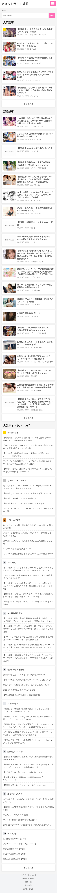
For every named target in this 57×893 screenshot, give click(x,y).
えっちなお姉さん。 (37, 214)
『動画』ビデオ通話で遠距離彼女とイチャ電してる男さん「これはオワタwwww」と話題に (27, 710)
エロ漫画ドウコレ (37, 410)
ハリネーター (13, 703)
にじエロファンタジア (38, 35)
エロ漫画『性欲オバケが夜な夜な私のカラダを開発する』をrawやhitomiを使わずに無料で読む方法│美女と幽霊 (34, 120)
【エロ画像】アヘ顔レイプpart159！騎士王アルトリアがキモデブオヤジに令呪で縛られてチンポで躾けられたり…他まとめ (28, 629)
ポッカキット (35, 96)
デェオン (33, 242)
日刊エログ (34, 49)
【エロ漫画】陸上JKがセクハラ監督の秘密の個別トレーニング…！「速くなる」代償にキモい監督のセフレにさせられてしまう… (28, 647)
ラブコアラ (34, 316)
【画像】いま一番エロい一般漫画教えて (20, 498)
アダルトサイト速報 (14, 3)
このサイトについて (28, 875)
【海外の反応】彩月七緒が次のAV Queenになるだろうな (27, 679)
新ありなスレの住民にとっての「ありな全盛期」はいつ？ (27, 685)
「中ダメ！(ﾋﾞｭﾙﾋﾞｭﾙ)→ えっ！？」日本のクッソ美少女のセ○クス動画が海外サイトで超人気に (28, 446)
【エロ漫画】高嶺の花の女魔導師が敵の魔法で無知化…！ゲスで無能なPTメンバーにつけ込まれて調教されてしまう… (28, 619)
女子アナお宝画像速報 (38, 168)
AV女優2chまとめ (36, 262)
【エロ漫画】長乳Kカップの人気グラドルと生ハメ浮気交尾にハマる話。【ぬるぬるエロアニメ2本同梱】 (28, 595)
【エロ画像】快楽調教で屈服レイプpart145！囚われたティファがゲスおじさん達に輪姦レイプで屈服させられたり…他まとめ (28, 658)
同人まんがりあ (36, 201)
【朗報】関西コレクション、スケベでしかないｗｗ (24, 785)
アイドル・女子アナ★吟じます (41, 362)
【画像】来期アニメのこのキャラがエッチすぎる (23, 503)
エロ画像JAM (35, 290)
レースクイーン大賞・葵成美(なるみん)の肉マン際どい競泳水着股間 (28, 526)
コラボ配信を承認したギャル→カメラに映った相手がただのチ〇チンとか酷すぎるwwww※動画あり (28, 733)
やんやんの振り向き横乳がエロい (17, 548)
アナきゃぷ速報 (36, 347)
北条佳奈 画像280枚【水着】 (15, 859)
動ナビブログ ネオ (15, 751)
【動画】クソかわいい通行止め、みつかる (34, 148)
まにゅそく (34, 151)
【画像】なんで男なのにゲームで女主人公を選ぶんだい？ (27, 493)
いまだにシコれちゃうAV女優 (15, 815)
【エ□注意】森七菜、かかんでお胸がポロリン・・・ (25, 772)
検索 (52, 15)
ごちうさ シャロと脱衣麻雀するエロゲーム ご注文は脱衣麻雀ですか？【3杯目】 (27, 576)
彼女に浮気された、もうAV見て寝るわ (19, 690)
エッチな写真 (35, 185)
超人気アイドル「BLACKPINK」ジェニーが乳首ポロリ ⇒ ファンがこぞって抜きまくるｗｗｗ (28, 486)
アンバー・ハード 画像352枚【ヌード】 (20, 844)
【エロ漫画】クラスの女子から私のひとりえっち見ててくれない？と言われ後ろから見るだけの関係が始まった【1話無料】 (28, 586)
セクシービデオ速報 (15, 669)
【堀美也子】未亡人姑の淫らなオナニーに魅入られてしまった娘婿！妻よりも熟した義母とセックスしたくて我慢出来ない (34, 179)
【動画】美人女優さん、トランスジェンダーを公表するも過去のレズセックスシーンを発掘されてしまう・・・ (28, 765)
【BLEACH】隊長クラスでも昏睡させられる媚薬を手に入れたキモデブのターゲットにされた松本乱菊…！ (28, 638)
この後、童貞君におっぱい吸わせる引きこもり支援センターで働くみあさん (28, 534)
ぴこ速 (32, 228)
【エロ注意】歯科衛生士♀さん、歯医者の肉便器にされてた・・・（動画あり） (27, 454)
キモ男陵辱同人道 (14, 613)
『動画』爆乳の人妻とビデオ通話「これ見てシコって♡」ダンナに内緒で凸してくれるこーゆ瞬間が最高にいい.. (28, 725)
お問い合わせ (28, 889)
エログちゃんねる (36, 126)
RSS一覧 (28, 882)
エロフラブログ (13, 562)
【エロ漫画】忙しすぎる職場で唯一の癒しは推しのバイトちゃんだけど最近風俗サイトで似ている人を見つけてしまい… (28, 568)
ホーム (4, 10)
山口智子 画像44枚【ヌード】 (29, 313)
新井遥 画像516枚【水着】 (14, 849)
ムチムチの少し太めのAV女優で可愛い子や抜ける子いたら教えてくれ (28, 800)
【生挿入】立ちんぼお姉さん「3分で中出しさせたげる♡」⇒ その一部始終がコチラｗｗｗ (28, 470)
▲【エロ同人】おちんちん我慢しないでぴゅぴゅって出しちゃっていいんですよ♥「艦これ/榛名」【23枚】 (35, 194)
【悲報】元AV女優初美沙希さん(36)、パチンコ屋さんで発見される (28, 808)
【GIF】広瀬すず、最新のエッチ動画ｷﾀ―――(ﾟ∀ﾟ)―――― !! (23, 778)
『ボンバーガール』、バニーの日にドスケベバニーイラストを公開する (28, 509)
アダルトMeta (35, 80)
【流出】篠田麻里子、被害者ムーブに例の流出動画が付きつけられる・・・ (28, 758)
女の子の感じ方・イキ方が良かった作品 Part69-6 (24, 674)
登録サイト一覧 (29, 878)
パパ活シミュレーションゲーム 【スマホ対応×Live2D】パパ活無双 (28, 602)
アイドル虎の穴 (35, 63)
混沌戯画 (33, 376)
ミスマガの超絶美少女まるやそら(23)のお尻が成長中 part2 (28, 553)
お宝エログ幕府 (13, 520)
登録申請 (28, 885)
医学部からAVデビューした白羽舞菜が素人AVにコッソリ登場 (27, 542)
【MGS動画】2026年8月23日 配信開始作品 (21, 695)
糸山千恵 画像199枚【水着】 (15, 854)
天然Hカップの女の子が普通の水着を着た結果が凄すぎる (27, 825)
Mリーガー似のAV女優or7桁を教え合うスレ (21, 820)
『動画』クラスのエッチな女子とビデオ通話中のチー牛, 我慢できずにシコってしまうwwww (27, 717)
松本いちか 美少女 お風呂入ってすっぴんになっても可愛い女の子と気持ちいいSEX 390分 (35, 74)
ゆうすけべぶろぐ (36, 139)
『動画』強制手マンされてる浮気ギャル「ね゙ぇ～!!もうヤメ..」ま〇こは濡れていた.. (27, 741)
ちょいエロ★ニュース (16, 480)
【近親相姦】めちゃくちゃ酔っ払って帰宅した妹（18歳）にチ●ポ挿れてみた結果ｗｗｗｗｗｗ (35, 90)
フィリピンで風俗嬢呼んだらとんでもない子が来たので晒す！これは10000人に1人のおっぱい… (27, 462)
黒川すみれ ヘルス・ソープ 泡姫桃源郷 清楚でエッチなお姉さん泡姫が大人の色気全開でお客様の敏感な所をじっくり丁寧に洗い (35, 271)
